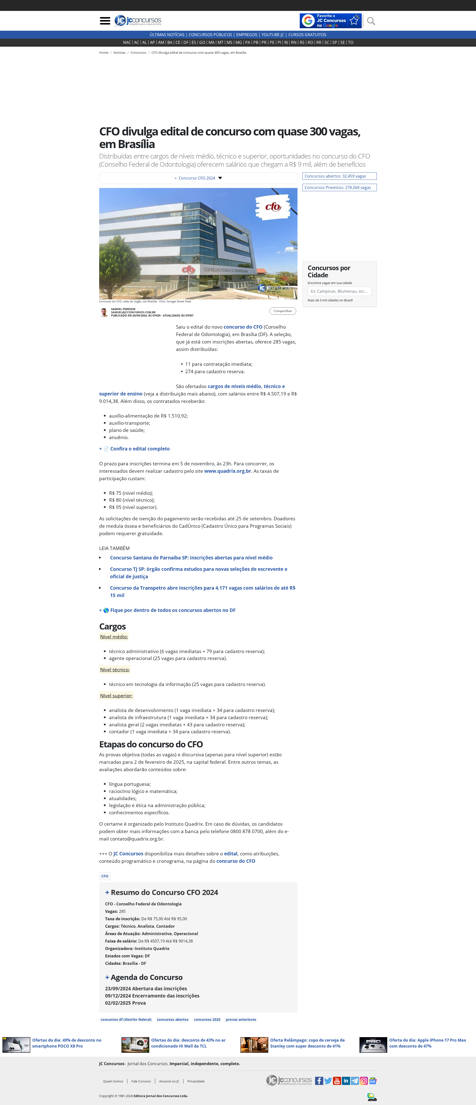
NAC (127, 42)
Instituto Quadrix (152, 948)
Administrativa (157, 933)
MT (220, 42)
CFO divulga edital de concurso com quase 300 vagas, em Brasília (198, 52)
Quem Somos (113, 1081)
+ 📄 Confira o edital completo (134, 448)
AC (136, 42)
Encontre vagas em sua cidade (330, 283)
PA (247, 42)
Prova (125, 1003)
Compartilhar (283, 311)
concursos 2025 (207, 1019)
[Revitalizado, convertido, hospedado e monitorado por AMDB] (372, 1096)
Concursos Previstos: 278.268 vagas (338, 187)
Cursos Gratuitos (307, 34)
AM (161, 42)
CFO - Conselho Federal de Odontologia (143, 904)
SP (334, 42)
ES (194, 42)
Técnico (128, 926)
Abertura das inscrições (146, 988)
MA (211, 42)
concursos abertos (172, 1019)
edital (231, 853)
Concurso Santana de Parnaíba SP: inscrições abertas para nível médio (191, 557)
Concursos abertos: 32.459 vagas (335, 176)
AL (144, 42)
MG (239, 42)
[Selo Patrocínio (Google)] (331, 20)
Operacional (186, 933)
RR (318, 42)
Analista (146, 926)
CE (178, 42)
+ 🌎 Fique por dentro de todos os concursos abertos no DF (167, 610)
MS (229, 42)
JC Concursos (128, 853)
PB (255, 42)
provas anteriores (241, 1019)
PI (279, 42)
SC (327, 42)
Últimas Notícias (167, 34)
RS (302, 42)
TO (350, 42)
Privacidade (196, 1081)
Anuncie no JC (169, 1081)
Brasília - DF (134, 963)
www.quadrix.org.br (227, 471)
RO (310, 42)
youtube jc (273, 34)
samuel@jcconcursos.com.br (133, 312)
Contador (165, 926)
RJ (286, 42)
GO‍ (202, 42)
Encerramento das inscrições (152, 995)
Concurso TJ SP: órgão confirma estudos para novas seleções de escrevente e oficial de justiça (198, 573)
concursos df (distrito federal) (126, 1019)
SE (342, 42)
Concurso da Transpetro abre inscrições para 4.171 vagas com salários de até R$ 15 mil (203, 591)
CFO (104, 876)
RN (294, 42)
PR (264, 42)
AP (152, 42)
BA (169, 42)
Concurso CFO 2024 (195, 178)
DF (185, 42)
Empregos (246, 34)
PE (272, 42)
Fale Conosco (141, 1081)
